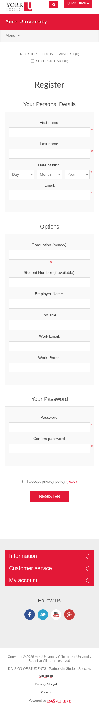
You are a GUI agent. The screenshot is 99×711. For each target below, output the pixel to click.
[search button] (54, 4)
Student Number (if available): (50, 272)
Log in (47, 54)
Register (28, 54)
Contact (46, 692)
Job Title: (49, 315)
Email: (49, 185)
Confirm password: (49, 438)
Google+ (69, 614)
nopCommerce (59, 700)
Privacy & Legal (46, 684)
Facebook (29, 614)
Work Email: (49, 336)
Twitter (43, 614)
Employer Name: (49, 294)
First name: (49, 122)
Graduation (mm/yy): (50, 245)
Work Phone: (49, 357)
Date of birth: (49, 165)
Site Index (46, 675)
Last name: (49, 143)
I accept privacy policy (46, 481)
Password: (49, 417)
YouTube (56, 614)
